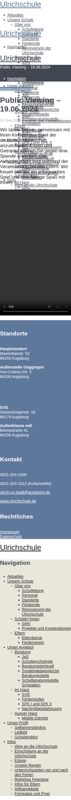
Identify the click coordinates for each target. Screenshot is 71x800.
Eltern (20, 125)
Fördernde (31, 43)
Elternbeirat (32, 76)
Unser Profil (17, 722)
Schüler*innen (27, 619)
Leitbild (21, 732)
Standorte (30, 38)
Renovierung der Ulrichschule (36, 50)
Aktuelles (15, 15)
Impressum (9, 532)
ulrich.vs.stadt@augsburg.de (25, 492)
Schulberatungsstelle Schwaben (40, 682)
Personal (30, 595)
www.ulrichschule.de (18, 501)
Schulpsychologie (37, 661)
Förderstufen (33, 699)
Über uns (23, 24)
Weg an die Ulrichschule (36, 185)
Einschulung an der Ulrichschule (31, 753)
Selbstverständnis (30, 727)
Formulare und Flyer (32, 793)
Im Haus (22, 182)
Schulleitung (33, 83)
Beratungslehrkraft (38, 666)
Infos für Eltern (27, 784)
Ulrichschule (20, 4)
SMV (26, 116)
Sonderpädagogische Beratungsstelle (40, 111)
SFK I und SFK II (37, 704)
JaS (25, 656)
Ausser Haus (26, 713)
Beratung (23, 652)
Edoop (20, 760)
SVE (26, 187)
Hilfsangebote (27, 789)
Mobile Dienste (35, 718)
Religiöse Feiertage (32, 779)
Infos (11, 741)
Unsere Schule (20, 19)
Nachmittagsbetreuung (42, 708)
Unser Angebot (20, 647)
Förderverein (33, 642)
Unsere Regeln (28, 765)
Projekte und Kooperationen (46, 121)
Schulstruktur (26, 737)
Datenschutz (11, 536)
